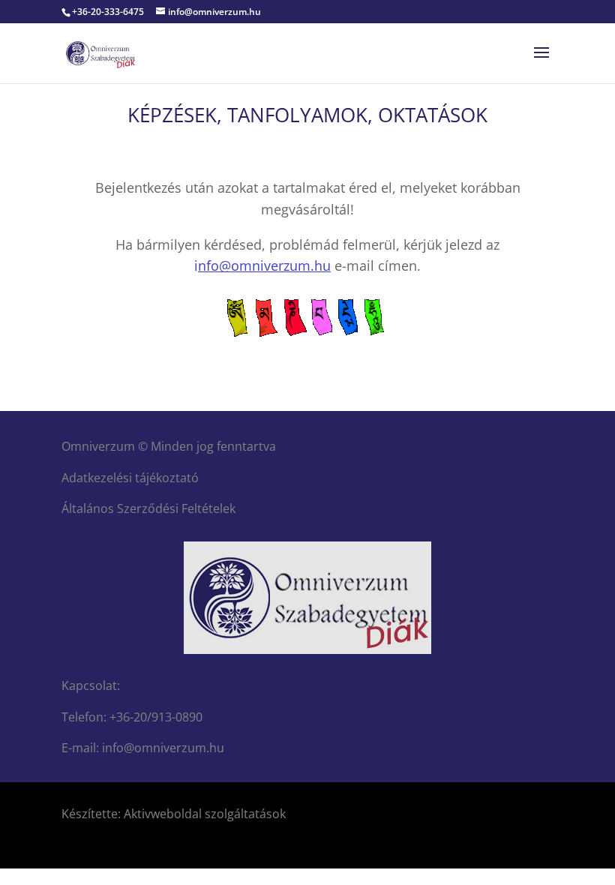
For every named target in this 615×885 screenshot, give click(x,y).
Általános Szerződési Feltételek (149, 508)
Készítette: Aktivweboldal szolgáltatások (174, 814)
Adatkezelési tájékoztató (130, 478)
